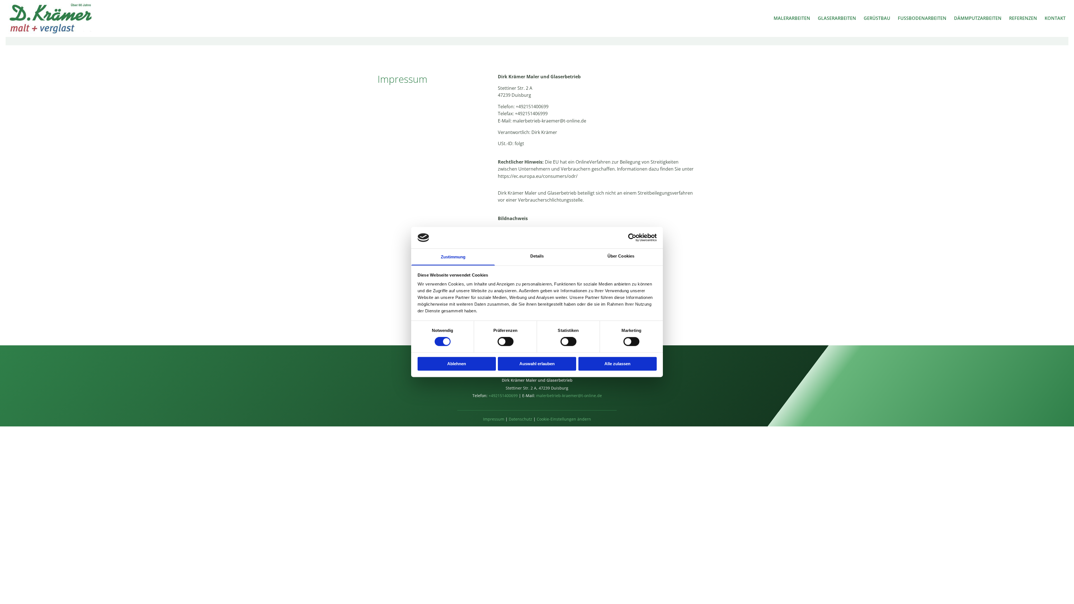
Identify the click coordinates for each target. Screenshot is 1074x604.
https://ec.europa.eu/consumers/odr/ (538, 176)
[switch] (506, 341)
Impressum (493, 419)
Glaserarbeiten (837, 18)
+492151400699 (532, 106)
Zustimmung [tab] (453, 256)
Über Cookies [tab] (620, 256)
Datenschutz (520, 419)
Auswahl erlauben (537, 363)
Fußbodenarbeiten (922, 18)
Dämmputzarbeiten (978, 18)
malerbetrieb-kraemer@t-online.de (549, 121)
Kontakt (1055, 18)
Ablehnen (456, 363)
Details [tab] (537, 256)
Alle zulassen (617, 363)
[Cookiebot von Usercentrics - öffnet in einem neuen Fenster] (632, 237)
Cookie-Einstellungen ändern (564, 419)
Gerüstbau (877, 18)
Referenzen (1023, 18)
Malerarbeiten (792, 18)
